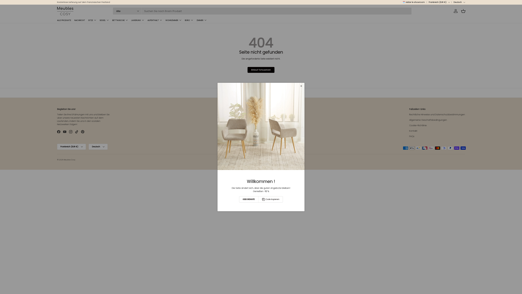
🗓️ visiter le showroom (414, 2)
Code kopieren (272, 199)
